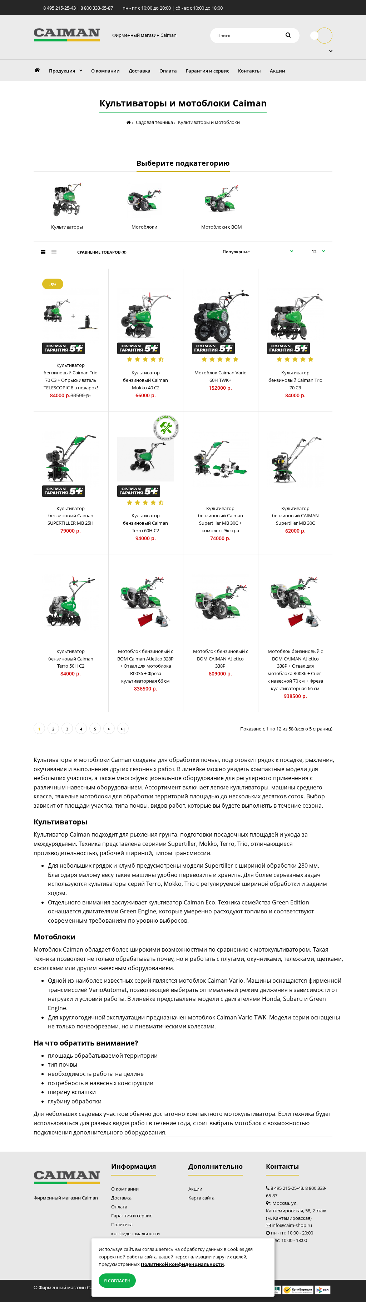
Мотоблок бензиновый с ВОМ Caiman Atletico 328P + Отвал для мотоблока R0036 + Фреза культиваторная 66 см (145, 666)
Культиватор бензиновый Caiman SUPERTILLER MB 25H (71, 516)
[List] (53, 252)
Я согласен (117, 1281)
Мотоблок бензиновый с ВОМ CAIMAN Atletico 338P (220, 658)
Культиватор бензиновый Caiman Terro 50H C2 (70, 658)
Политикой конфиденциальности (182, 1264)
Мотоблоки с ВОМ (221, 227)
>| (123, 729)
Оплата (119, 1206)
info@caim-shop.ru (292, 1225)
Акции (195, 1189)
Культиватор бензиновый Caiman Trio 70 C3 (295, 380)
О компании (125, 1189)
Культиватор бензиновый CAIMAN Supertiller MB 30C (295, 516)
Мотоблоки (144, 227)
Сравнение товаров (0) (102, 252)
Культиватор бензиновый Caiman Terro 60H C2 (145, 523)
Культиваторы (67, 227)
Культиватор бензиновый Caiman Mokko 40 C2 (145, 380)
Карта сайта (201, 1197)
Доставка (121, 1197)
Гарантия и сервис (131, 1215)
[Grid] (43, 252)
